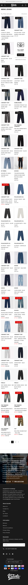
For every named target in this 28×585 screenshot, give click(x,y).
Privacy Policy (6, 530)
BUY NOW (20, 54)
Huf (15, 428)
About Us (5, 506)
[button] (1, 5)
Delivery (5, 523)
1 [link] (12, 442)
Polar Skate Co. (19, 197)
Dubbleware (18, 102)
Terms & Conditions (8, 527)
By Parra (3, 171)
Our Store (5, 513)
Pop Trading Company (18, 125)
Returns (5, 525)
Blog (4, 511)
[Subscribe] (23, 545)
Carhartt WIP (18, 30)
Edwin (3, 30)
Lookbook (5, 515)
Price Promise (6, 532)
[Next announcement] (25, 1)
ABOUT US (8, 481)
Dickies (16, 171)
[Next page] (18, 442)
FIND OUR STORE (19, 481)
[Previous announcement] (2, 1)
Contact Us (6, 508)
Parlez (3, 382)
